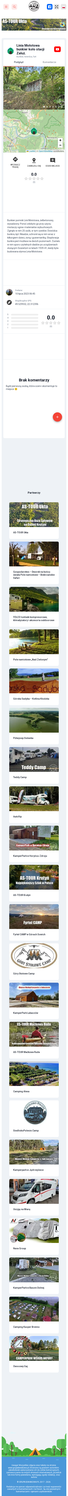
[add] (57, 417)
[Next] (59, 88)
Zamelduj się (34, 166)
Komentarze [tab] (49, 62)
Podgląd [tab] (18, 62)
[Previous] (8, 88)
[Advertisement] (34, 199)
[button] (34, 131)
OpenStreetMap (46, 151)
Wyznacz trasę (15, 166)
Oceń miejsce (53, 166)
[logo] (34, 6)
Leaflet (32, 151)
